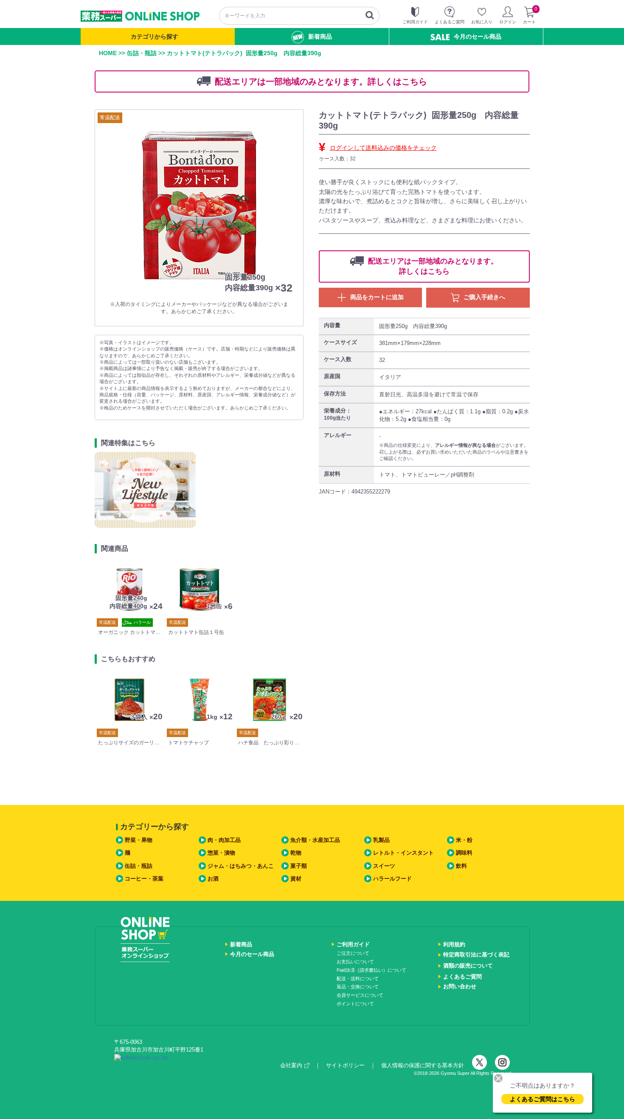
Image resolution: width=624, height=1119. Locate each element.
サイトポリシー (345, 1065)
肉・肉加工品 (224, 840)
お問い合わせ (459, 986)
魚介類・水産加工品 (315, 840)
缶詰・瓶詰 (142, 53)
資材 (295, 878)
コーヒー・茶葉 (144, 878)
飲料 (461, 866)
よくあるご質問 (462, 976)
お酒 (213, 878)
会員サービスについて (360, 995)
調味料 (464, 853)
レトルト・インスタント (403, 853)
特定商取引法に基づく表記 (476, 954)
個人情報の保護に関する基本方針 (422, 1065)
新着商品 (320, 36)
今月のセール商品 (477, 36)
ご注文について (353, 953)
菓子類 (298, 866)
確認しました (315, 590)
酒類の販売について (468, 965)
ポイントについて (355, 1003)
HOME (108, 53)
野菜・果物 (138, 840)
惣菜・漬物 (221, 853)
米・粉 (464, 840)
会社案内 (291, 1065)
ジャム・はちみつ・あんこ (241, 866)
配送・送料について (358, 978)
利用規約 (454, 944)
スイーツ (384, 866)
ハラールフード (392, 878)
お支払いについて (355, 961)
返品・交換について (358, 986)
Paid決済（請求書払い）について (371, 970)
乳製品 (381, 840)
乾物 (295, 853)
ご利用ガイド (353, 944)
